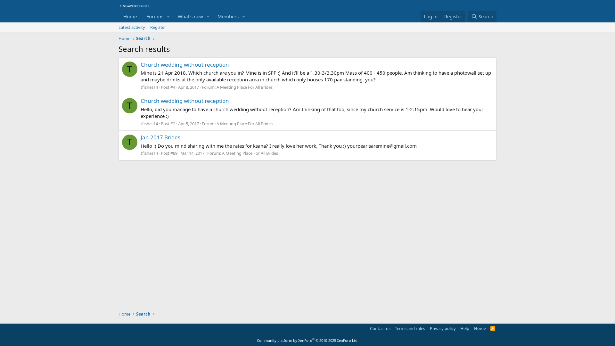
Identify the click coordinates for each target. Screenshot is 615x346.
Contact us (380, 328)
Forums (154, 16)
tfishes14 (149, 87)
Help (464, 328)
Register (158, 27)
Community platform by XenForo (307, 340)
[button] (168, 16)
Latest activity (132, 27)
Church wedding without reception (185, 64)
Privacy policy (443, 328)
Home (130, 16)
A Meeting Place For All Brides (245, 87)
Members (228, 16)
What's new (190, 16)
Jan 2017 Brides (160, 137)
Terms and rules (410, 328)
